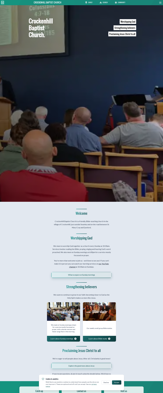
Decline (106, 382)
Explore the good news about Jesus (81, 366)
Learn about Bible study (97, 339)
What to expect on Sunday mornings (81, 275)
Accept (116, 382)
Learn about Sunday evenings (61, 339)
